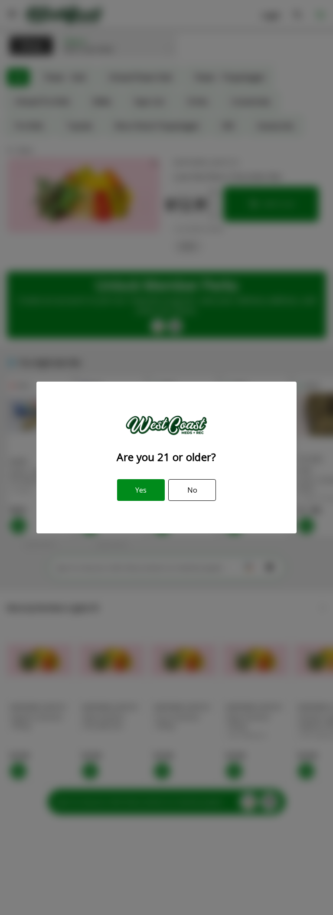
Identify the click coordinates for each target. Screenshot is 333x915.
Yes (141, 490)
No (192, 490)
